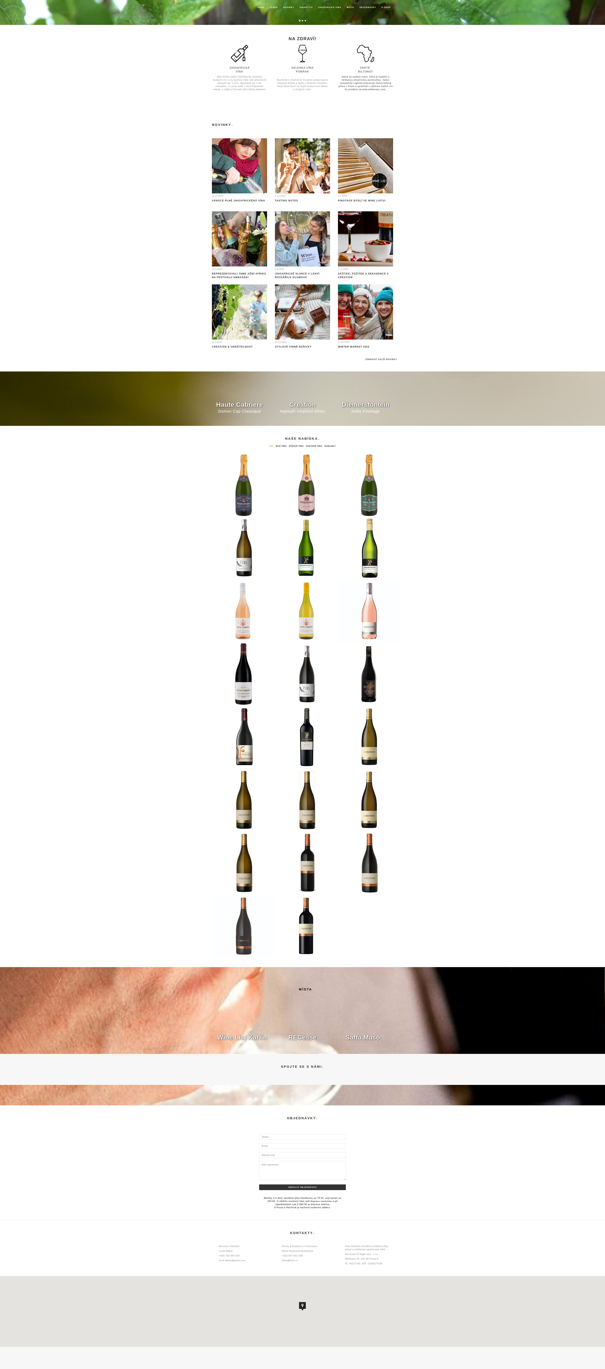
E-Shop (386, 7)
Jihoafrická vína (329, 7)
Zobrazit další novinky (381, 359)
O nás (274, 7)
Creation (302, 404)
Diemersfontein (365, 404)
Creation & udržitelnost (232, 346)
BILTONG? (365, 71)
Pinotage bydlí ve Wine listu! (362, 200)
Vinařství (306, 7)
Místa (350, 7)
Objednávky (368, 7)
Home (261, 7)
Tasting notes (286, 200)
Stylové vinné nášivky (293, 346)
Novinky (288, 7)
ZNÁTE (365, 67)
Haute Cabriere (239, 404)
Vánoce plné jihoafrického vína (238, 200)
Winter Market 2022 (353, 346)
